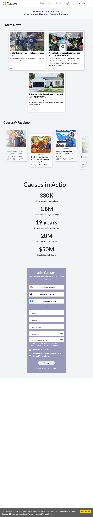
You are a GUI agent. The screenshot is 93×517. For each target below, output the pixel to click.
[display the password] (61, 333)
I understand (85, 511)
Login (54, 368)
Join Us (81, 3)
